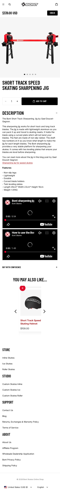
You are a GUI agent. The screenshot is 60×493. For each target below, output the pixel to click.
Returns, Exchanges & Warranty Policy (20, 422)
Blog (4, 416)
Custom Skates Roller (12, 395)
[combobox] (16, 487)
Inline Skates (8, 357)
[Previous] (16, 311)
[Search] (9, 4)
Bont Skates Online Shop (33, 479)
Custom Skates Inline (12, 384)
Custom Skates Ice (11, 389)
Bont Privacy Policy (11, 459)
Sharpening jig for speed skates (17, 163)
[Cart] (56, 4)
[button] (31, 288)
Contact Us (7, 410)
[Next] (44, 311)
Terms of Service (10, 427)
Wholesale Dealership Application (18, 454)
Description (13, 113)
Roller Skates (8, 369)
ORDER (52, 13)
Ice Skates (7, 363)
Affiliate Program (10, 448)
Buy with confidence (11, 267)
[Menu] (3, 4)
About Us (6, 442)
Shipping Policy (9, 465)
